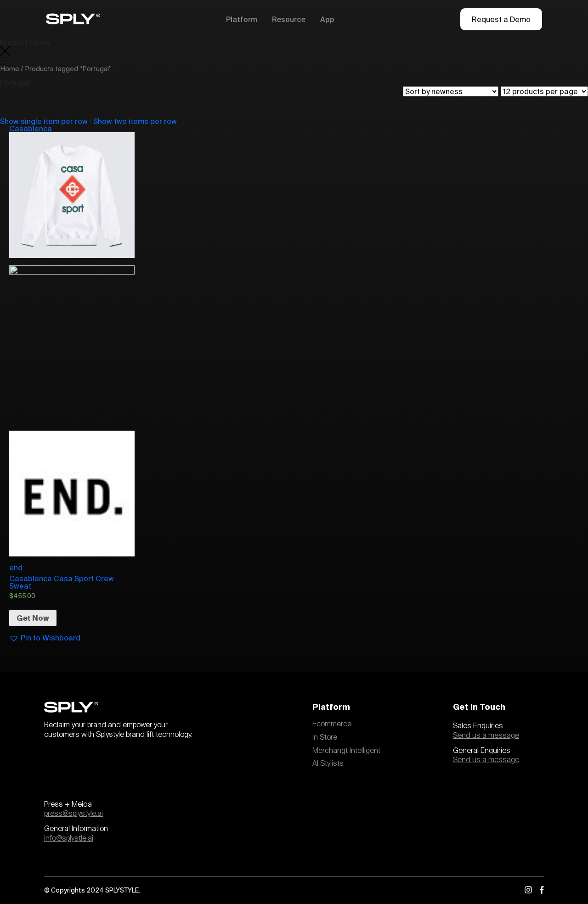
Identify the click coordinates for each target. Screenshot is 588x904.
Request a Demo (501, 19)
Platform (241, 19)
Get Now (33, 618)
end (16, 567)
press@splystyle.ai (73, 813)
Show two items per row (135, 121)
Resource (288, 19)
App (327, 19)
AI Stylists (328, 763)
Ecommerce (331, 724)
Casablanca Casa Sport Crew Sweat (61, 582)
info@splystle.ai (68, 838)
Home (9, 69)
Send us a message (486, 735)
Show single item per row (44, 121)
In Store (324, 737)
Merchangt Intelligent (346, 750)
